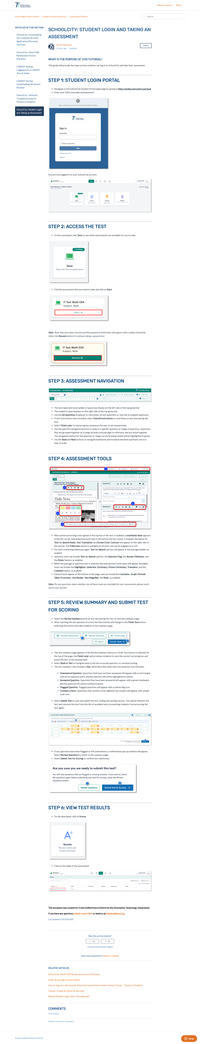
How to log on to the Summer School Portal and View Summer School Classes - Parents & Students (95, 985)
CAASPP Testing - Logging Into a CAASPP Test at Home (28, 69)
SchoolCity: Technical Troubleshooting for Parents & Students (27, 98)
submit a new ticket (83, 913)
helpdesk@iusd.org (115, 913)
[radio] (92, 941)
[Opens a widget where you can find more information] (189, 1039)
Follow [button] (145, 45)
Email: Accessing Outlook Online (64, 980)
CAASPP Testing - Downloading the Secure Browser (28, 84)
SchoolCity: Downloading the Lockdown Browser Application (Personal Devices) (29, 39)
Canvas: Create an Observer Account (66, 991)
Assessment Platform (79, 16)
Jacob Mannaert (64, 44)
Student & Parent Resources (54, 16)
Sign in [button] (179, 5)
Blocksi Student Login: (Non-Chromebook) (68, 996)
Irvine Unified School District (27, 16)
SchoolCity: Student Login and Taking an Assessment (29, 111)
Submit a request (165, 5)
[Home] (23, 6)
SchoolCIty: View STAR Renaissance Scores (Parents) (28, 55)
